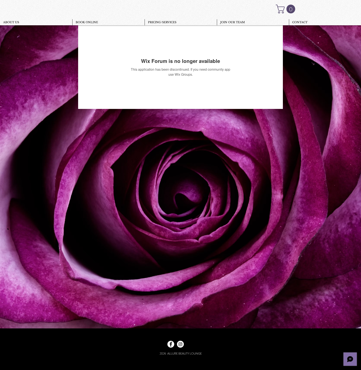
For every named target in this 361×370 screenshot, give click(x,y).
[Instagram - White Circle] (180, 344)
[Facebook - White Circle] (170, 344)
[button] (286, 9)
